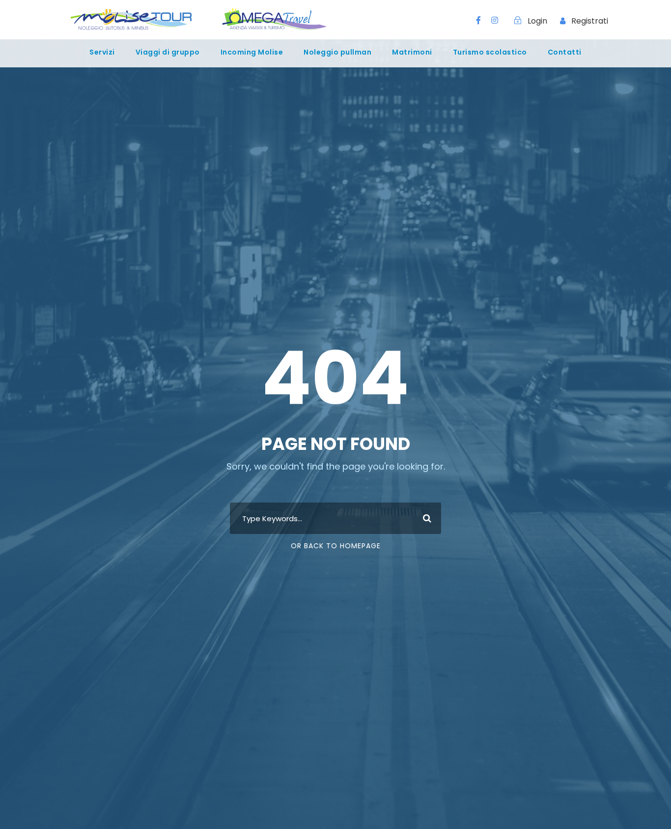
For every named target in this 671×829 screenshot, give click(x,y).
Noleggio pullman (337, 52)
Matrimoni (412, 52)
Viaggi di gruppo (168, 52)
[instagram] (494, 20)
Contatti (565, 52)
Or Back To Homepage (336, 546)
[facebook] (478, 20)
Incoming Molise (252, 52)
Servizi (102, 52)
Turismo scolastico (490, 52)
